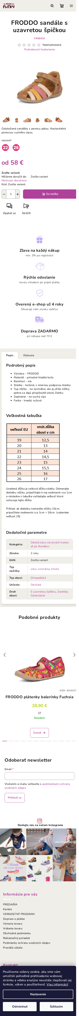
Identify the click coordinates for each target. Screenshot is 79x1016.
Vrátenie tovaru (12, 928)
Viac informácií (57, 984)
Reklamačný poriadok (16, 938)
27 (39, 713)
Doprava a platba (14, 919)
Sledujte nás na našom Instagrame (40, 825)
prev (5, 655)
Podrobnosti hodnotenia (39, 49)
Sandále (63, 591)
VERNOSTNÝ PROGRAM (19, 914)
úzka (33, 569)
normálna (44, 569)
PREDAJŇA (10, 904)
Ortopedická (38, 578)
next (74, 655)
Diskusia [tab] (28, 355)
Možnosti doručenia (14, 180)
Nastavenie (38, 994)
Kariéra (7, 909)
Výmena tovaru (12, 924)
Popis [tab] (9, 355)
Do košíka (52, 194)
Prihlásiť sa (14, 797)
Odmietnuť (19, 1006)
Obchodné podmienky (17, 933)
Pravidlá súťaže (12, 948)
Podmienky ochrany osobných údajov (26, 943)
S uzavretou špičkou (43, 591)
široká (55, 569)
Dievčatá (36, 585)
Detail (37, 733)
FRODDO (39, 38)
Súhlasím (56, 1006)
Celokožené (38, 595)
